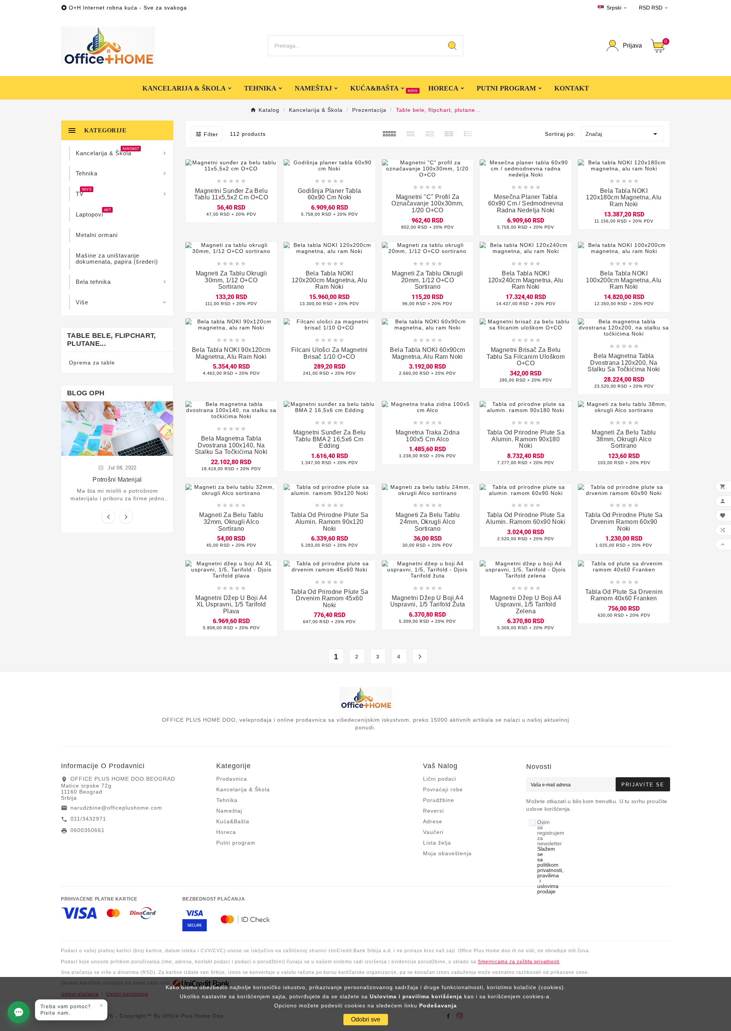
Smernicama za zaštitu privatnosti (519, 961)
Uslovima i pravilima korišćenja (416, 996)
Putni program (235, 843)
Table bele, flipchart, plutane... (111, 339)
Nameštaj (229, 811)
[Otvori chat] (19, 1012)
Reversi (433, 811)
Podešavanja (438, 1005)
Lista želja (437, 843)
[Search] (452, 45)
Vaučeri (433, 832)
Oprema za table (92, 363)
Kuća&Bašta (232, 821)
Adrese (432, 821)
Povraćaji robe (443, 789)
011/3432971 (88, 819)
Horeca (226, 832)
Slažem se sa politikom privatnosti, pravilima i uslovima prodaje (550, 870)
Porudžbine (438, 800)
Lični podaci (439, 779)
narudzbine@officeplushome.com (116, 808)
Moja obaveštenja (447, 853)
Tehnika (227, 800)
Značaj (623, 133)
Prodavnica (231, 779)
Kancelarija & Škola (243, 789)
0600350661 (87, 830)
